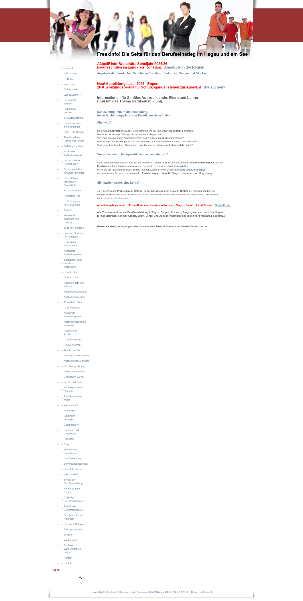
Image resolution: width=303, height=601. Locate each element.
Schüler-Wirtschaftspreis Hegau (72, 549)
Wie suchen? (71, 405)
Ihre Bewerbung (72, 458)
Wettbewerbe (71, 540)
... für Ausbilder (72, 307)
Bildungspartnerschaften (74, 355)
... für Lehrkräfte (72, 339)
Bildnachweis (71, 89)
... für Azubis (70, 272)
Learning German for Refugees (73, 235)
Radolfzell (69, 439)
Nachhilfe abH (223, 205)
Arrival (67, 210)
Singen (67, 444)
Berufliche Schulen (74, 524)
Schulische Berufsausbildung (73, 481)
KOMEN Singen (72, 190)
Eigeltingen (69, 410)
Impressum (70, 84)
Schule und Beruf (73, 382)
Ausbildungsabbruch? (74, 291)
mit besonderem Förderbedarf (72, 162)
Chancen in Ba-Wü (74, 376)
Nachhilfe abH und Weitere (74, 284)
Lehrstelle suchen (73, 469)
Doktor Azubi (71, 277)
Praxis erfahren (72, 345)
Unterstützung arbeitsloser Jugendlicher (71, 182)
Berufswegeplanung (74, 366)
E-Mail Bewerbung (73, 117)
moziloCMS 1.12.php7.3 (105, 592)
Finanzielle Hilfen (73, 302)
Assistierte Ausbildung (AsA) (73, 153)
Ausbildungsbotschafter (74, 360)
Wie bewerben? (72, 94)
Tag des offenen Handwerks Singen (74, 139)
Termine (68, 534)
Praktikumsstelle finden (73, 398)
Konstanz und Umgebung (71, 432)
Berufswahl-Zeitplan (70, 102)
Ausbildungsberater (74, 297)
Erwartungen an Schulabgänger (72, 125)
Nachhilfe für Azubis (70, 332)
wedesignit (205, 592)
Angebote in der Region (72, 490)
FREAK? (68, 78)
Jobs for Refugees (74, 227)
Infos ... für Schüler (74, 132)
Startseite (69, 68)
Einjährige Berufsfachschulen (74, 499)
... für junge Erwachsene (70, 244)
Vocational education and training (71, 219)
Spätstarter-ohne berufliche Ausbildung (73, 263)
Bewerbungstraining (74, 371)
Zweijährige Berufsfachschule (73, 508)
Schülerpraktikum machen (73, 389)
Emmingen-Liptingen (70, 417)
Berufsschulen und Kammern (74, 517)
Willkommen (70, 73)
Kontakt (68, 557)
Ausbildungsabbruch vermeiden (74, 323)
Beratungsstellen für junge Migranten (74, 171)
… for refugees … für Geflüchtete (73, 203)
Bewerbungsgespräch (74, 463)
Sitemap (123, 592)
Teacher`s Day (72, 350)
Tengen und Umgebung (70, 451)
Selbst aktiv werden (70, 111)
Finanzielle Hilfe (72, 195)
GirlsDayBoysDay (73, 146)
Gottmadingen (71, 424)
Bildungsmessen (73, 529)
